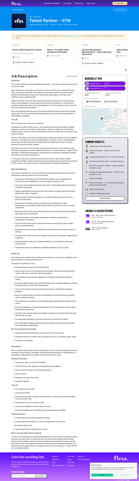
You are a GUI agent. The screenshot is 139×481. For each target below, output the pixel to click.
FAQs (53, 462)
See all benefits (105, 198)
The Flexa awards (83, 459)
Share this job (121, 10)
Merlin (118, 45)
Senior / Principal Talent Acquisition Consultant (58, 51)
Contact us (56, 459)
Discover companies (52, 3)
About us (55, 456)
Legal (69, 459)
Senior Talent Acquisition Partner (27, 50)
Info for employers (58, 466)
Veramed (50, 45)
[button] (102, 118)
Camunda (16, 45)
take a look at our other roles (73, 36)
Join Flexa (70, 456)
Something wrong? (71, 76)
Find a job (67, 3)
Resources (79, 3)
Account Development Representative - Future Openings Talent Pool (96, 52)
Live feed (70, 462)
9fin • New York (35, 17)
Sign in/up (91, 3)
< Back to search (17, 10)
